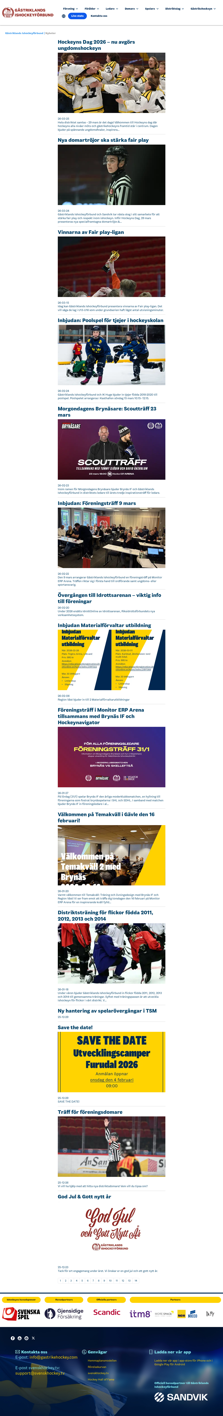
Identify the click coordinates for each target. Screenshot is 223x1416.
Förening (69, 8)
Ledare (110, 8)
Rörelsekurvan (97, 1367)
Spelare (150, 8)
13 (129, 1280)
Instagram (27, 1338)
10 (110, 1280)
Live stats (77, 15)
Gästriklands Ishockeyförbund (24, 33)
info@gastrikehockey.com (54, 1357)
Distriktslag (173, 8)
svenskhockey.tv (98, 1373)
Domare (130, 8)
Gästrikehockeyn (202, 8)
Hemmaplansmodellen (102, 1360)
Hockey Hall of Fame (101, 1379)
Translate (64, 16)
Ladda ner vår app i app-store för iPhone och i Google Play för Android (183, 1362)
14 (136, 1280)
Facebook (13, 1338)
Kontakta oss (99, 15)
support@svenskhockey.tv (40, 1373)
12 (123, 1280)
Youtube (20, 1338)
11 (117, 1280)
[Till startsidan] (29, 12)
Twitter (34, 1338)
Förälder (90, 8)
